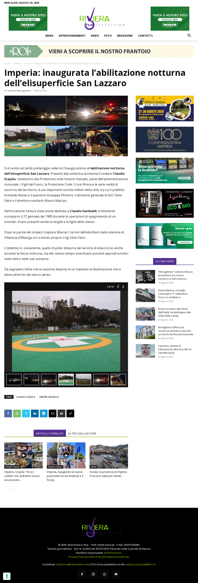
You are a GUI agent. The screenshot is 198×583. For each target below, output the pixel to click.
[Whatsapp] (104, 574)
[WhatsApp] (17, 413)
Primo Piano (12, 466)
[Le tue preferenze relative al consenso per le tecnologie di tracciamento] (6, 576)
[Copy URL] (70, 413)
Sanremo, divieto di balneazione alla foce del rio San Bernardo (175, 349)
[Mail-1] (116, 574)
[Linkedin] (35, 413)
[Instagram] (93, 574)
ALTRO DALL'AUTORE (82, 433)
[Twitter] (26, 413)
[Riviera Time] (99, 18)
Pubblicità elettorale (117, 556)
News (49, 35)
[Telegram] (44, 413)
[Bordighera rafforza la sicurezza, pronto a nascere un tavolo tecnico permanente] (145, 332)
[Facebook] (8, 413)
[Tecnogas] (165, 236)
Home (7, 63)
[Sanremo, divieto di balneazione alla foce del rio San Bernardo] (145, 351)
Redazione (125, 35)
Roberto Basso (113, 552)
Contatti (145, 35)
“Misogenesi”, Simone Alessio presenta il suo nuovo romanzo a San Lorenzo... (175, 275)
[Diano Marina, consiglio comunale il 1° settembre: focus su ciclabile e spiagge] (145, 295)
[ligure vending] (165, 203)
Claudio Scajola (25, 396)
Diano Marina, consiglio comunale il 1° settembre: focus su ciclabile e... (173, 294)
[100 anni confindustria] (165, 139)
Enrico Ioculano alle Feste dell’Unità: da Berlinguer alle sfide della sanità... (174, 312)
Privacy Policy (77, 556)
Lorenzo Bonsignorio (19, 90)
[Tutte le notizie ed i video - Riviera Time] (99, 527)
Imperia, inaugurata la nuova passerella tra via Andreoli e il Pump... (65, 476)
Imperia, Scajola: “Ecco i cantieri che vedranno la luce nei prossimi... (22, 476)
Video (95, 35)
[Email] (52, 413)
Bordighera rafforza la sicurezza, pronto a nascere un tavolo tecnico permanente (175, 331)
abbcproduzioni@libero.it (141, 564)
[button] (189, 36)
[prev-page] (6, 488)
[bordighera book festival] (165, 108)
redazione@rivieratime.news (73, 564)
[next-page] (12, 488)
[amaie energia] (165, 170)
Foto (108, 35)
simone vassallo (49, 396)
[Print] (61, 413)
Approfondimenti (72, 35)
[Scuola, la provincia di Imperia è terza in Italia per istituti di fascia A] (109, 455)
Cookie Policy (95, 556)
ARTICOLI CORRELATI (50, 433)
